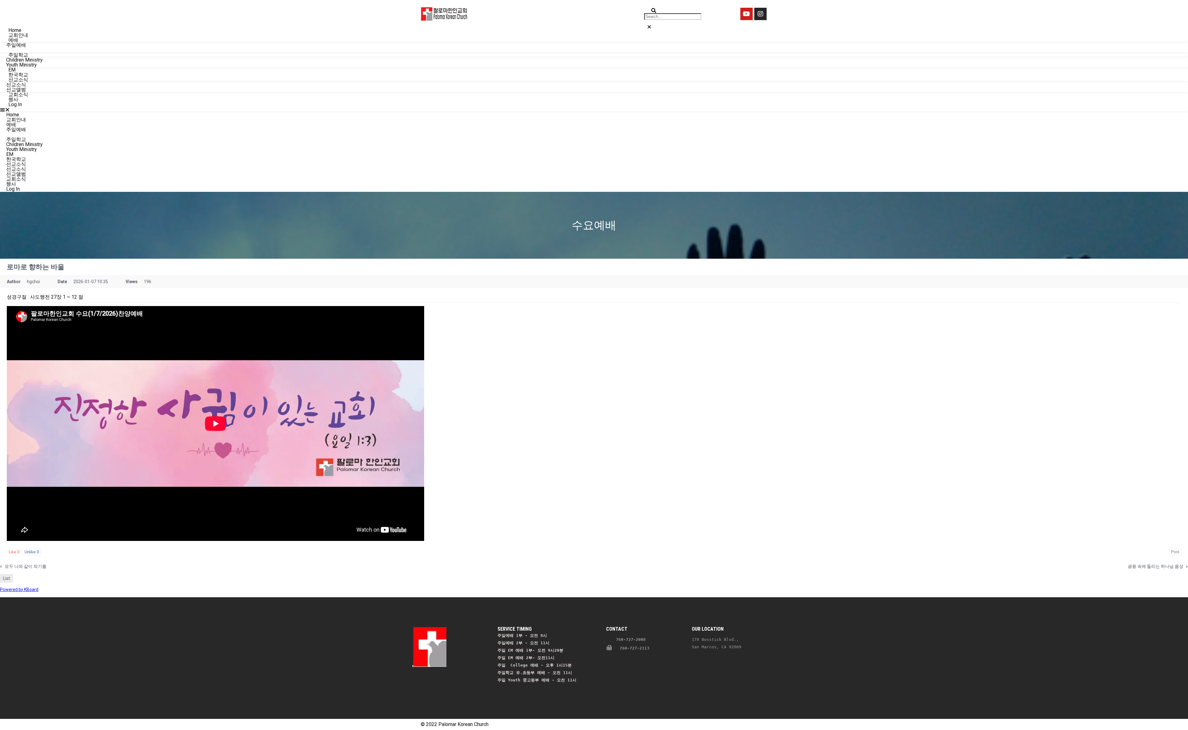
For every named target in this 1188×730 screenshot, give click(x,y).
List (6, 578)
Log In (15, 104)
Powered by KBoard (19, 589)
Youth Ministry (21, 149)
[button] (594, 109)
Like (14, 552)
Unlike (31, 552)
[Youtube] (746, 14)
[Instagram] (760, 14)
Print (1175, 552)
